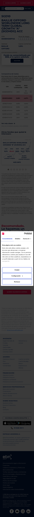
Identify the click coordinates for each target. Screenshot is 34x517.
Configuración (15, 276)
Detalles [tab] (17, 238)
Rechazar (17, 282)
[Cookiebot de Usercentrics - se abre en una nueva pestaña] (24, 233)
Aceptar (17, 270)
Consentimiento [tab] (7, 238)
